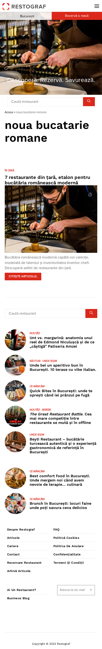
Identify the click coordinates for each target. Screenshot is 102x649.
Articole (13, 538)
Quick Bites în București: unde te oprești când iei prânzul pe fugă (61, 393)
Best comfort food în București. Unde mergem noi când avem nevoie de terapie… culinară (60, 480)
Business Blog (18, 598)
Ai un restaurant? (21, 590)
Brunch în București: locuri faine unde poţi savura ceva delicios (60, 505)
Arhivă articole (19, 571)
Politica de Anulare (68, 546)
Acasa (9, 112)
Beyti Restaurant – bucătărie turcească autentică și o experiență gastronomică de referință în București (63, 445)
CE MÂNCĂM (37, 386)
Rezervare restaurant (24, 562)
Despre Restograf (21, 529)
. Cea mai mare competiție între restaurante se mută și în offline (61, 418)
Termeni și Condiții (68, 562)
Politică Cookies (66, 538)
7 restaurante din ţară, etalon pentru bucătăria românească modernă (47, 180)
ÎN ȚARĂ (9, 170)
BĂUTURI (35, 361)
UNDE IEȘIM (49, 361)
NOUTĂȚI (35, 333)
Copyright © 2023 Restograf (51, 643)
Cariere (13, 546)
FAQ (56, 529)
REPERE (46, 409)
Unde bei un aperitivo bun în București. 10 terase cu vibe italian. (63, 367)
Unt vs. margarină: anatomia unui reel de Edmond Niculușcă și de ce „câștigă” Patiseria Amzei (62, 342)
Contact (13, 554)
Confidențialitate (67, 554)
